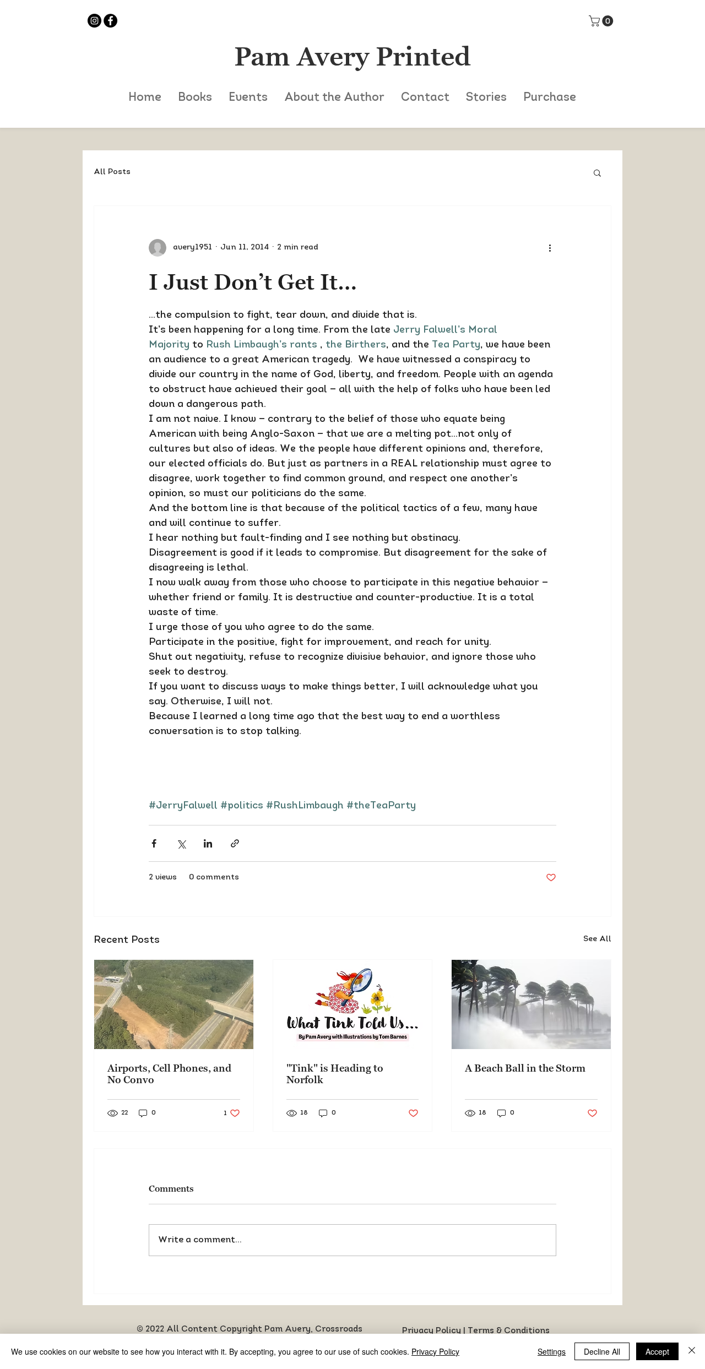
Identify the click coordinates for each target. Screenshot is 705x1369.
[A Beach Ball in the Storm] (531, 1004)
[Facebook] (110, 21)
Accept (657, 1351)
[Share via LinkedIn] (208, 843)
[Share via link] (235, 843)
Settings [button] (552, 1351)
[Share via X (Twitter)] (181, 843)
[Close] (691, 1351)
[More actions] (549, 247)
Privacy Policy (431, 1331)
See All (597, 939)
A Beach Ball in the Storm (525, 1068)
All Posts (112, 172)
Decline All (602, 1351)
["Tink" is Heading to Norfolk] (352, 1004)
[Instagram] (94, 21)
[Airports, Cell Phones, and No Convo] (173, 1004)
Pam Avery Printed (352, 56)
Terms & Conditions (509, 1331)
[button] (602, 20)
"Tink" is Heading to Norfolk (334, 1073)
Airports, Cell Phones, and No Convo (169, 1073)
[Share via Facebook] (154, 843)
